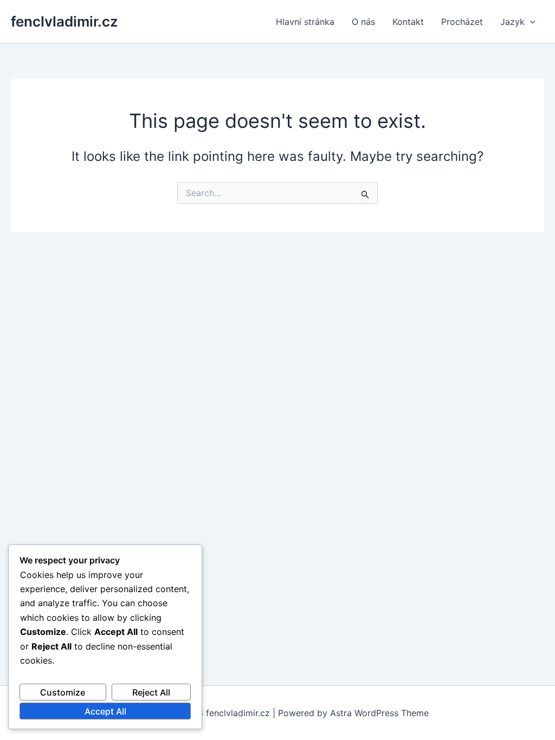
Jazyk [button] (512, 21)
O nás (363, 21)
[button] (530, 21)
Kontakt (408, 21)
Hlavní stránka (305, 21)
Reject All (151, 692)
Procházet (462, 21)
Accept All (105, 711)
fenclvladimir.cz (64, 21)
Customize (62, 692)
